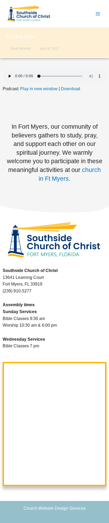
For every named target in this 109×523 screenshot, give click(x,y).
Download (70, 89)
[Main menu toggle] (98, 14)
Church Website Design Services (55, 508)
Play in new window (39, 89)
